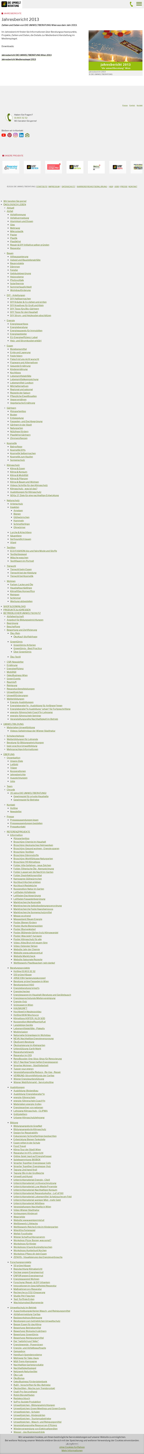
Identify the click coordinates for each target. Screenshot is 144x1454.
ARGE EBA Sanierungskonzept (30, 978)
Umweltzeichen (15, 692)
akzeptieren (72, 1444)
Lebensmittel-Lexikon (21, 382)
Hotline (14, 808)
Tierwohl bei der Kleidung (23, 572)
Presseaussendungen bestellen (26, 823)
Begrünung (12, 623)
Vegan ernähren (18, 399)
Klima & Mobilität (19, 475)
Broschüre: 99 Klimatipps (27, 862)
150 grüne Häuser (23, 974)
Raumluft (11, 682)
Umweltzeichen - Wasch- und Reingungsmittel (37, 1422)
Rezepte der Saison (20, 393)
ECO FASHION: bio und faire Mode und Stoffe (33, 551)
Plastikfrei (15, 241)
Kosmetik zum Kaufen (21, 456)
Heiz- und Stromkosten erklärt (25, 340)
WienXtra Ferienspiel (24, 1230)
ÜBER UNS (8, 754)
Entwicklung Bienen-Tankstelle (29, 1139)
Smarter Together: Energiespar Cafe (32, 1163)
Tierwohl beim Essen (21, 569)
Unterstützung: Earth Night (27, 1048)
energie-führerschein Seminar (25, 715)
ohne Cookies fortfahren (72, 1447)
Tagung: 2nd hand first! (25, 1169)
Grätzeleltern (20, 1114)
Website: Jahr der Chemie (27, 949)
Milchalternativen (19, 386)
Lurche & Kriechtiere (21, 532)
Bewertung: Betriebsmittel (27, 1327)
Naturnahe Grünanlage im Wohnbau (32, 1035)
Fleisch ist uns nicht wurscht (24, 359)
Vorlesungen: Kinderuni (25, 1213)
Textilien (11, 547)
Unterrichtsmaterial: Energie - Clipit (32, 1180)
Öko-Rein (15, 633)
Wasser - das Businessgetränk (29, 1432)
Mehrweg (15, 228)
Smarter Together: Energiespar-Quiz (32, 1166)
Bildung (14, 1122)
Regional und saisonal (21, 389)
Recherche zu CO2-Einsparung (29, 1292)
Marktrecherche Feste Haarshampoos (33, 909)
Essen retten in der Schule (27, 1143)
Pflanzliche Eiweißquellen (23, 396)
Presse (123, 186)
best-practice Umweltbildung (22, 746)
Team (10, 786)
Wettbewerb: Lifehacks (26, 1223)
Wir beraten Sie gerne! (14, 201)
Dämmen (15, 266)
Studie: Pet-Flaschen (24, 1296)
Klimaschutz (13, 465)
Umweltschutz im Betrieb (23, 1307)
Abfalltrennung (18, 214)
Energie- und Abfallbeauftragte (30, 1348)
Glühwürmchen (21, 517)
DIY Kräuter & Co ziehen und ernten (28, 302)
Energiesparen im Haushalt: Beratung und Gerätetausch (42, 995)
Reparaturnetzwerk (24, 1052)
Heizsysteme (17, 276)
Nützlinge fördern (19, 431)
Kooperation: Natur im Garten (29, 889)
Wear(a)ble (19, 1216)
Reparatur (15, 248)
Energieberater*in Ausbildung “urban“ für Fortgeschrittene (40, 709)
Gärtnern (11, 408)
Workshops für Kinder (25, 1243)
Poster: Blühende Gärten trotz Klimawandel (36, 932)
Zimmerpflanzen (18, 438)
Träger (13, 768)
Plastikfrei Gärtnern (20, 435)
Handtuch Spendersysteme (28, 1354)
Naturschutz (13, 500)
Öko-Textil (15, 657)
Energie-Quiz (20, 1001)
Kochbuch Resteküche (25, 885)
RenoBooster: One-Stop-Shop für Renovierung (38, 1058)
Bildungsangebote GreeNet (28, 1126)
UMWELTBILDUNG (13, 724)
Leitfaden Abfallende (25, 892)
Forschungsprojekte (20, 1262)
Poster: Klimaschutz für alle (28, 939)
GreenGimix (16, 641)
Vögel (13, 542)
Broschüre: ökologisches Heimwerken (33, 845)
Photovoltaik (17, 280)
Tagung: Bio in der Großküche (29, 1173)
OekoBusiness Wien (17, 675)
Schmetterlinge (22, 524)
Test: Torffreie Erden (24, 1299)
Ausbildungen (17, 1087)
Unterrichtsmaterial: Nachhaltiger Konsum (35, 1190)
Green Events (14, 678)
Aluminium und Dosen (21, 221)
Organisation (13, 757)
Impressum (54, 186)
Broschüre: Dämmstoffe (26, 855)
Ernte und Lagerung (20, 352)
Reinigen (14, 594)
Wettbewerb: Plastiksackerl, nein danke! (34, 963)
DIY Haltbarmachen (20, 298)
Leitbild (14, 764)
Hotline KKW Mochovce (26, 1015)
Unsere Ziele (16, 761)
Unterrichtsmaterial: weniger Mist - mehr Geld (37, 1200)
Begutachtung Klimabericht (28, 1269)
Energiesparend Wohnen (26, 1279)
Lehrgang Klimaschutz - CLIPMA (31, 1111)
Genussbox (19, 1351)
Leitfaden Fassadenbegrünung (29, 899)
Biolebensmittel (18, 349)
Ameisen (18, 510)
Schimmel (15, 598)
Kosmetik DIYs (17, 450)
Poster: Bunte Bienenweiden (28, 926)
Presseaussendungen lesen (24, 820)
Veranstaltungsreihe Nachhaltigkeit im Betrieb (34, 719)
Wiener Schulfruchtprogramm (29, 1237)
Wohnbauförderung (20, 290)
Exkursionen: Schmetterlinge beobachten (35, 1136)
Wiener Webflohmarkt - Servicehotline (34, 1082)
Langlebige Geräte (23, 1025)
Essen (10, 345)
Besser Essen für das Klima (27, 1324)
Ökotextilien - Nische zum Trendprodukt (34, 1388)
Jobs (117, 186)
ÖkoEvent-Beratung (24, 1042)
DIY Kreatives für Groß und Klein (27, 305)
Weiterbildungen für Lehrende (22, 739)
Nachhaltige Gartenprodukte (28, 1364)
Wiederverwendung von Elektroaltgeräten (36, 1428)
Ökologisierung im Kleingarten (29, 1045)
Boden (13, 414)
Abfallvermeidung (19, 218)
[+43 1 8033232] (131, 6)
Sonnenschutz (17, 460)
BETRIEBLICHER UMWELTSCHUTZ (22, 613)
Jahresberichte (13, 13)
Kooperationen (18, 771)
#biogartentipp (18, 411)
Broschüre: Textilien (24, 852)
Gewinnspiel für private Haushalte (31, 796)
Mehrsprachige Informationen (22, 749)
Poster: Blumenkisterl (25, 929)
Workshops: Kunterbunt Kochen (30, 1250)
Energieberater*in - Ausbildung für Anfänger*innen (36, 705)
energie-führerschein (24, 1097)
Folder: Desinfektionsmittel (28, 875)
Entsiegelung (17, 418)
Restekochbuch (22, 1398)
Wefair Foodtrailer (23, 1233)
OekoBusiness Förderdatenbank (30, 1381)
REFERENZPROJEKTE (18, 831)
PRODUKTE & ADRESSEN (17, 609)
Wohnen (11, 581)
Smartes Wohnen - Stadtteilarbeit (31, 1065)
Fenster (14, 270)
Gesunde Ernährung (20, 366)
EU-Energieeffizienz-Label (24, 337)
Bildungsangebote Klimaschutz (30, 1129)
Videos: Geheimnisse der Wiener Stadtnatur (32, 731)
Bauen (10, 253)
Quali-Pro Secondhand (25, 1391)
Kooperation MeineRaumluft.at (30, 1021)
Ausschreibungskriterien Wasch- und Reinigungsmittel (42, 1311)
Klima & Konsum (18, 472)
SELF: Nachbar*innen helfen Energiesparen (36, 1062)
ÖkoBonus (19, 1378)
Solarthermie (17, 283)
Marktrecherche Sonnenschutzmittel (33, 912)
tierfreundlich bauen (20, 539)
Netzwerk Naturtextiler (25, 1371)
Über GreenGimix (23, 651)
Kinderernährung (19, 369)
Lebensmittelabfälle (20, 376)
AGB (111, 186)
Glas (12, 224)
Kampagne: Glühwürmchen (28, 879)
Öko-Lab (18, 1375)
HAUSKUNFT (20, 1008)
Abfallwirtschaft (15, 616)
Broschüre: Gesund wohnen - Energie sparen (36, 848)
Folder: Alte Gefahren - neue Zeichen (32, 865)
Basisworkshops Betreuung (28, 1317)
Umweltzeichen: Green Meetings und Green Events (40, 1408)
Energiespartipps (19, 324)
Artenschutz (16, 504)
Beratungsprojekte (20, 968)
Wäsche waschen (19, 557)
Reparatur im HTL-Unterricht (28, 1153)
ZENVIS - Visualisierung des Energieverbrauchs (38, 1257)
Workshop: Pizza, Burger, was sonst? (32, 1240)
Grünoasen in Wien (23, 1005)
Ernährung (12, 665)
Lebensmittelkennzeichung (24, 379)
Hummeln (19, 520)
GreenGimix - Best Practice (28, 648)
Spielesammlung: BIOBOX (27, 1159)
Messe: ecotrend (22, 915)
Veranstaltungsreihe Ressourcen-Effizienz (35, 1425)
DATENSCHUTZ (68, 186)
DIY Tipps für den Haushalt (24, 312)
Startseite (41, 186)
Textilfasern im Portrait (22, 561)
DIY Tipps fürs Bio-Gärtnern (24, 308)
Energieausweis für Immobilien (26, 330)
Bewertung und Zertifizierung (22, 630)
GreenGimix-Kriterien (25, 645)
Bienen (17, 514)
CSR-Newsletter (15, 662)
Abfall (10, 211)
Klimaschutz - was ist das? (23, 488)
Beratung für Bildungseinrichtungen (25, 742)
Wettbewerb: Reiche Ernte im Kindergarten (36, 1227)
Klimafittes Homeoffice (22, 591)
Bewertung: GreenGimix (26, 1334)
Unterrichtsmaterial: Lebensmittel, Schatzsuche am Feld (43, 1196)
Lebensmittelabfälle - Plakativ (29, 1028)
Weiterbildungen (15, 699)
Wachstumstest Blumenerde (28, 1302)
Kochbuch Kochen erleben (27, 882)
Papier (13, 234)
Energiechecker (22, 991)
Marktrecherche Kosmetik (27, 902)
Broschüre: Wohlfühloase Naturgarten (33, 858)
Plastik (13, 238)
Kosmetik (12, 443)
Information (16, 835)
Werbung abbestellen (21, 601)
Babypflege (16, 446)
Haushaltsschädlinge (21, 588)
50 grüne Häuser (22, 1265)
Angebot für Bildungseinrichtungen (25, 620)
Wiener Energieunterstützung (29, 1079)
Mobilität (11, 672)
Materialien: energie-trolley (27, 1104)
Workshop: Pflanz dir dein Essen (30, 1253)
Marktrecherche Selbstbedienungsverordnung (38, 905)
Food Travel (20, 1146)
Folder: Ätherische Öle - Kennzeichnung (34, 868)
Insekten (14, 507)
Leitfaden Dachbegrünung (27, 895)
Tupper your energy (24, 1069)
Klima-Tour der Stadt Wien (27, 1149)
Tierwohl (11, 566)
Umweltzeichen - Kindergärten (29, 1415)
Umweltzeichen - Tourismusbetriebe (32, 1418)
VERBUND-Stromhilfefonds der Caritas (34, 1075)
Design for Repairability (26, 1132)
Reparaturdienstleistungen (21, 688)
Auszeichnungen (18, 778)
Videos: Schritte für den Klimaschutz (29, 485)
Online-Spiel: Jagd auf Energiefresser (33, 1156)
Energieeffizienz (15, 668)
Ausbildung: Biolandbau (26, 1090)
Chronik (11, 789)
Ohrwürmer (19, 527)
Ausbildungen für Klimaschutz (25, 492)
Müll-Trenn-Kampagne (25, 1361)
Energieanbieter (18, 334)
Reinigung (12, 685)
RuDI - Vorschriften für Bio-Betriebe (32, 1385)
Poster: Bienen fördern (25, 922)
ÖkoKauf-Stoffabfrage (25, 636)
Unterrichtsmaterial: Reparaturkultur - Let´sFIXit (38, 1193)
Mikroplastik (16, 231)
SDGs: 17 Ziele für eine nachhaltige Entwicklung (34, 495)
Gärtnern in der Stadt (21, 424)
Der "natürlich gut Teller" (26, 1341)
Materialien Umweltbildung (21, 727)
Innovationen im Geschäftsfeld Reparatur (35, 1285)
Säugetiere (16, 535)
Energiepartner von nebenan (28, 1107)
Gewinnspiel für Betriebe (26, 799)
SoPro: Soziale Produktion (27, 1401)
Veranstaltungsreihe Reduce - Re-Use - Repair (37, 1072)
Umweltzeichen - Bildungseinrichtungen (34, 1405)
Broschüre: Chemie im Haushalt (30, 842)
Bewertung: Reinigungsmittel (29, 1338)
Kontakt (133, 186)
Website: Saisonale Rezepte (28, 959)
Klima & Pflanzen (19, 478)
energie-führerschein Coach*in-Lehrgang (31, 712)
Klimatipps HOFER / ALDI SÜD (29, 1018)
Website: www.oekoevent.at (28, 952)
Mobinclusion (21, 1032)
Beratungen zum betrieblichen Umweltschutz (37, 1321)
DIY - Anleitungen (16, 295)
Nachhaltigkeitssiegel (25, 1368)
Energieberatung (19, 327)
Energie (11, 320)
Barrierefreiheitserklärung (92, 186)
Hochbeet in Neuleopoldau (27, 1011)
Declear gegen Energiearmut (28, 1272)
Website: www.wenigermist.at (29, 1220)
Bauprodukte (17, 263)
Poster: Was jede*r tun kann (28, 936)
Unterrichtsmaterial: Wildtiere (29, 1203)
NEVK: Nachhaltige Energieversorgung (34, 1038)
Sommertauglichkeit (21, 287)
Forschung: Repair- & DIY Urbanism (32, 1282)
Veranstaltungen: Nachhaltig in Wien (32, 1206)
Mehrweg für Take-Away (26, 1358)
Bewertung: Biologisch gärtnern (30, 1331)
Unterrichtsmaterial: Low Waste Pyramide (35, 1186)
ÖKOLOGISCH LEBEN (14, 204)
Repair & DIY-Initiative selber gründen (29, 245)
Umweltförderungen (17, 695)
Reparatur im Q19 (23, 1055)
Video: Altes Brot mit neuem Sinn (31, 942)
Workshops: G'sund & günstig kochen (33, 1247)
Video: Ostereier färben (26, 946)
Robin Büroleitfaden (24, 1395)
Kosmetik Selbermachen (23, 453)
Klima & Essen (17, 468)
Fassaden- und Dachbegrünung (26, 421)
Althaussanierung (19, 256)
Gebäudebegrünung (20, 273)
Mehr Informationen (72, 1450)
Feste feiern (16, 356)
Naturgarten (16, 428)
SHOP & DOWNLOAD (14, 606)
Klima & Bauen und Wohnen (24, 482)
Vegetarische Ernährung (22, 403)
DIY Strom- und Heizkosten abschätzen (30, 315)
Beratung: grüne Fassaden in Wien (31, 981)
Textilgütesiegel (18, 554)
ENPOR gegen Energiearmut (28, 1275)
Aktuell (10, 208)
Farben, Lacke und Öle (21, 584)
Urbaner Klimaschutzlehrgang (29, 1117)
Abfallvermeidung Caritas (27, 1314)
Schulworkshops (15, 736)
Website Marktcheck (24, 956)
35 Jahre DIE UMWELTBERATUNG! (28, 793)
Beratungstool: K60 (24, 984)
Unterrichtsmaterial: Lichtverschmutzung (35, 1183)
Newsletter (16, 811)
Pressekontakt (17, 826)
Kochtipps (15, 372)
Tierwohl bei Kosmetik (21, 576)
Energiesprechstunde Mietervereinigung (35, 998)
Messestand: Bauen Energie (28, 919)
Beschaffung (13, 626)
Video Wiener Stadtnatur (26, 1210)
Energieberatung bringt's (26, 988)
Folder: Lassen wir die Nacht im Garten (33, 872)
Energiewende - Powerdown (28, 1344)
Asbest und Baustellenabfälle (25, 260)
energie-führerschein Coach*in (29, 1100)
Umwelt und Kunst (23, 1176)
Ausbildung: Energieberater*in (29, 1094)
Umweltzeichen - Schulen (27, 1412)
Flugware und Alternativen (24, 362)
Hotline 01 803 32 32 (24, 971)
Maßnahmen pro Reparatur (28, 1289)
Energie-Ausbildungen (21, 702)
